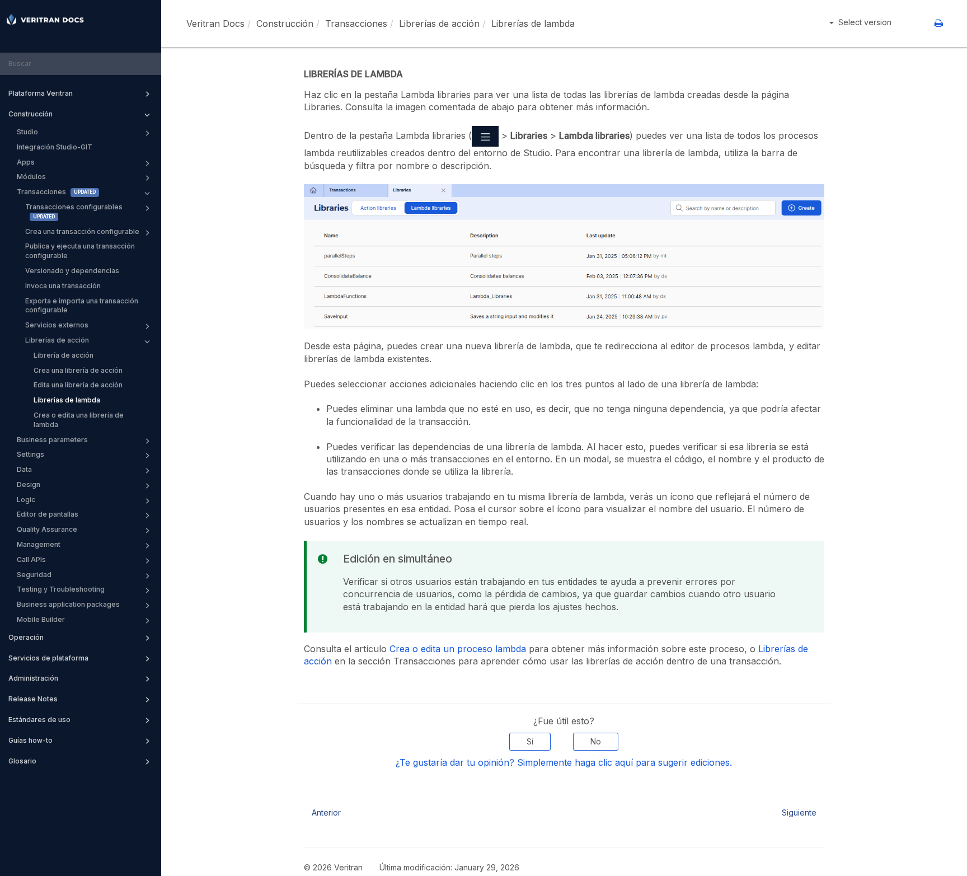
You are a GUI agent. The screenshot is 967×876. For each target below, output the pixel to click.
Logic (26, 499)
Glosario (22, 761)
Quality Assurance (47, 529)
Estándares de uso (39, 719)
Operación (26, 637)
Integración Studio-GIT (54, 147)
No (595, 741)
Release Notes (33, 699)
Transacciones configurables (74, 207)
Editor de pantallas (47, 514)
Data (24, 469)
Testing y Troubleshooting (61, 589)
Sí (530, 741)
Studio (27, 132)
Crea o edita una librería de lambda (79, 420)
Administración (33, 678)
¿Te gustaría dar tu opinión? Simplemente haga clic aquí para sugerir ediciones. (564, 762)
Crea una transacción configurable (82, 231)
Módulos (31, 176)
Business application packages (68, 604)
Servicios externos (56, 325)
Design (28, 484)
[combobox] (80, 64)
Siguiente (799, 812)
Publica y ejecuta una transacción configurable (80, 251)
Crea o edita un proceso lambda (457, 648)
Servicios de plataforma (48, 658)
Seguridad (34, 574)
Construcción (30, 114)
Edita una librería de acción (78, 385)
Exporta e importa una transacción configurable (81, 306)
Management (38, 544)
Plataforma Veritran (40, 93)
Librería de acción (63, 355)
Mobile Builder (41, 619)
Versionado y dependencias (72, 270)
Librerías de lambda (67, 400)
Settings (30, 454)
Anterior (326, 812)
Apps (26, 162)
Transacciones (41, 192)
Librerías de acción (57, 340)
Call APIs (31, 559)
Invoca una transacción (63, 286)
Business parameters (52, 439)
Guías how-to (30, 740)
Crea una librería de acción (78, 370)
